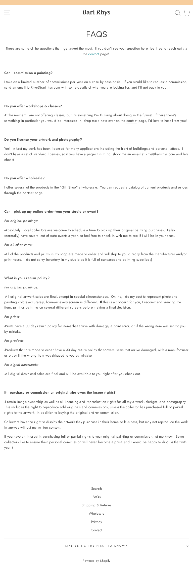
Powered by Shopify (96, 560)
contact (131, 120)
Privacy (96, 521)
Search (96, 488)
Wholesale (96, 513)
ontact (94, 53)
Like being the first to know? (96, 546)
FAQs (96, 496)
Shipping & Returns (96, 505)
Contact (96, 530)
